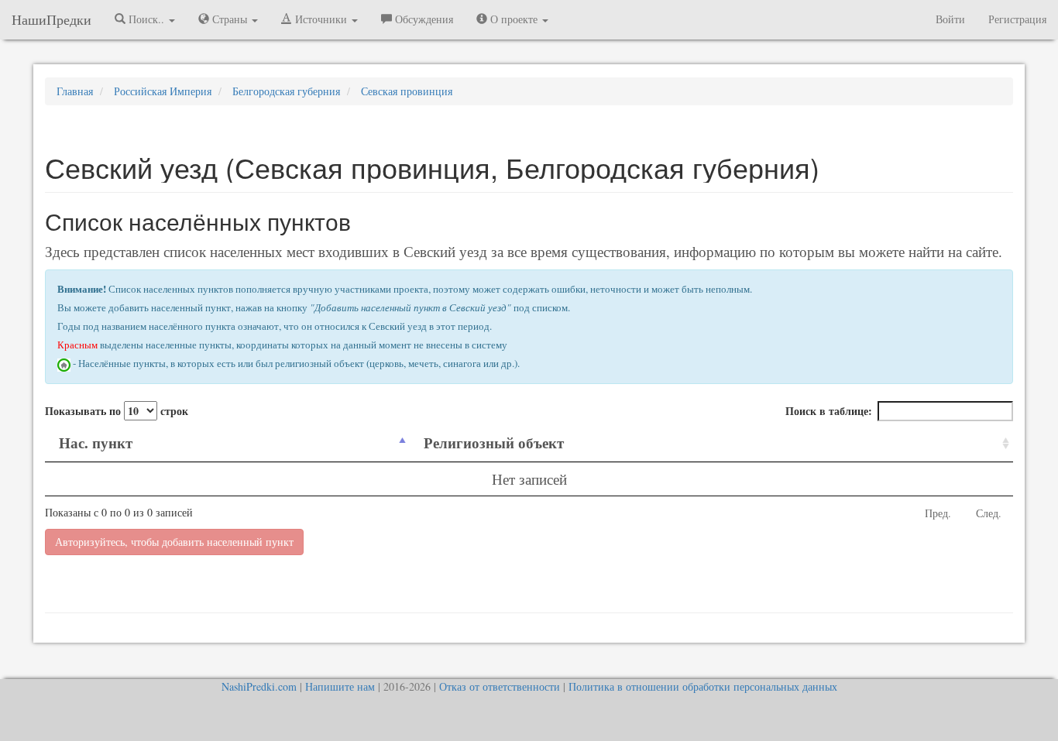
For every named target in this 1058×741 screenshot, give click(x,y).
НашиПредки (51, 19)
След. (988, 513)
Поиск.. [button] (146, 19)
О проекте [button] (514, 19)
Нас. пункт (95, 442)
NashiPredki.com (259, 686)
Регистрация (1017, 19)
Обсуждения (422, 19)
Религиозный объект (494, 442)
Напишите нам (340, 686)
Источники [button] (321, 19)
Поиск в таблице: (828, 411)
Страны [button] (229, 19)
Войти (950, 19)
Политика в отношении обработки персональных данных (703, 686)
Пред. (938, 513)
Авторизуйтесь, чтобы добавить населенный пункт (174, 541)
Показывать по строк (116, 411)
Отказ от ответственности (499, 686)
